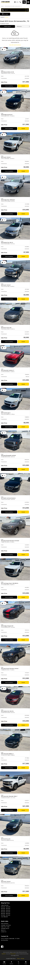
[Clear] (6, 17)
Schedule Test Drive (6, 925)
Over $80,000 (4, 916)
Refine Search (7, 26)
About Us (3, 930)
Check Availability (9, 86)
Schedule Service (5, 928)
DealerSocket (12, 953)
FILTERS (6, 14)
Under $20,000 (4, 905)
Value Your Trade (5, 926)
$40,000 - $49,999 (5, 910)
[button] (24, 2)
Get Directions (4, 940)
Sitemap (22, 958)
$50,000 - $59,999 (5, 911)
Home (2, 6)
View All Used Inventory (15, 45)
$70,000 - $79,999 (5, 915)
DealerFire (4, 953)
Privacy (18, 958)
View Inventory (4, 923)
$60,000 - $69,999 (5, 913)
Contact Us (3, 931)
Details (23, 86)
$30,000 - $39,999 (5, 908)
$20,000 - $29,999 (5, 907)
